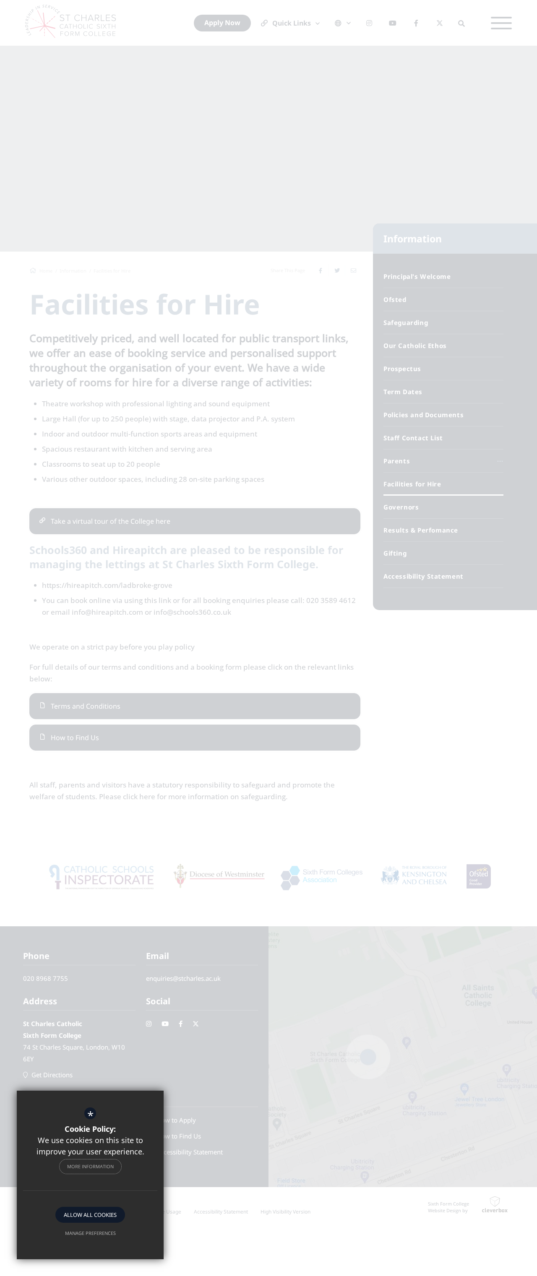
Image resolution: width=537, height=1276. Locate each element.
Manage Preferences (90, 1233)
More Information (90, 1166)
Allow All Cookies (90, 1215)
